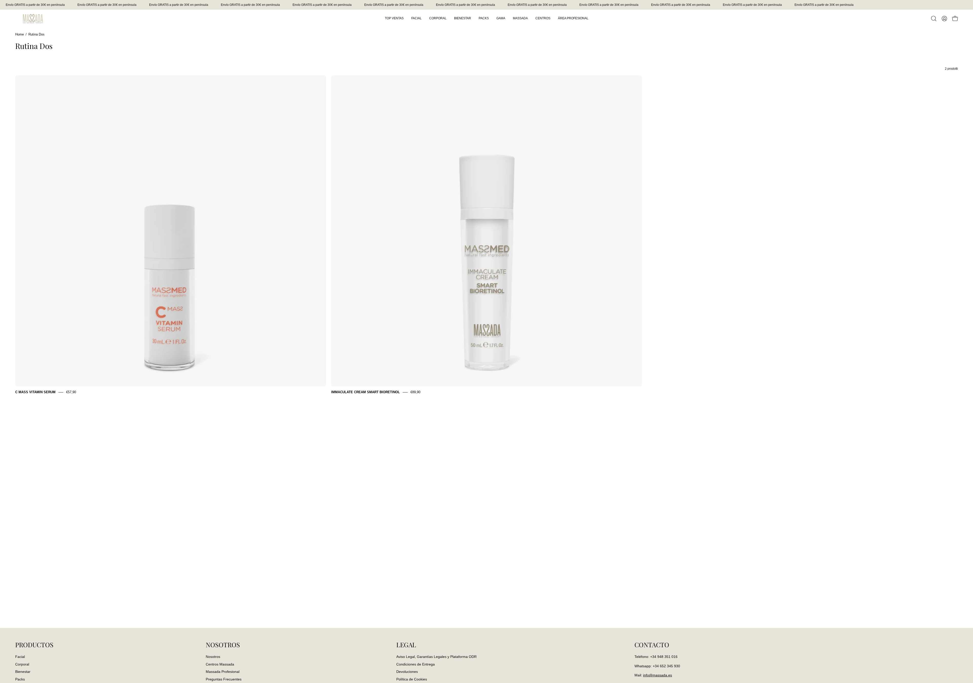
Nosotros (213, 657)
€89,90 (415, 392)
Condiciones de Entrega (415, 664)
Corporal (22, 664)
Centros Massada (220, 664)
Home (19, 34)
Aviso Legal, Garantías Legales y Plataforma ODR (436, 657)
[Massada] (33, 18)
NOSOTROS (223, 645)
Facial (20, 657)
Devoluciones (407, 672)
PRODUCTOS (34, 645)
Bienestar (22, 672)
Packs (20, 679)
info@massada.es (657, 675)
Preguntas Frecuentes (223, 679)
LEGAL (406, 645)
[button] (933, 18)
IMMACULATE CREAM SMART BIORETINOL (365, 392)
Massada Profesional (222, 672)
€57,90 (71, 392)
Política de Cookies (411, 679)
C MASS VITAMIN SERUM (35, 392)
